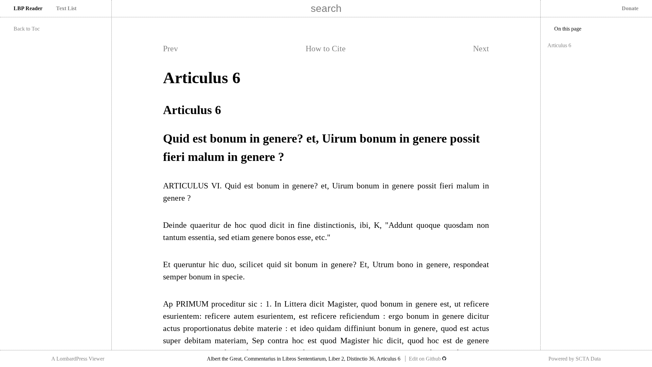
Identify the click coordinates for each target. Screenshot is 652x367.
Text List (66, 8)
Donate (630, 8)
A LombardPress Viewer (77, 359)
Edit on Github (425, 359)
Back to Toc (27, 29)
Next (481, 48)
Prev (170, 48)
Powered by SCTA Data (574, 359)
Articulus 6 (559, 45)
